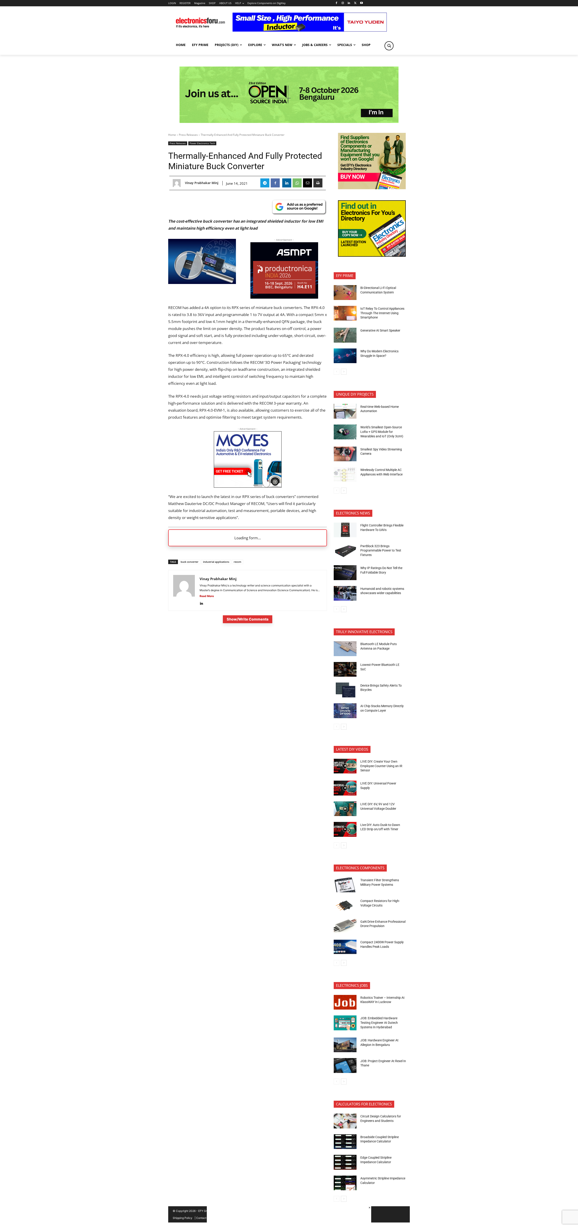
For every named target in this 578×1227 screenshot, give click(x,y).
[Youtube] (361, 3)
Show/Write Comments (247, 619)
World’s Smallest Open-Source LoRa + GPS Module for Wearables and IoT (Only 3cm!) (381, 431)
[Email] (307, 182)
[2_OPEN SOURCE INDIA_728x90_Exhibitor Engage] (289, 95)
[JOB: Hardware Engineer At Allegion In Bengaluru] (345, 1045)
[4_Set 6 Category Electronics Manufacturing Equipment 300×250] (372, 255)
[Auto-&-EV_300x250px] (248, 486)
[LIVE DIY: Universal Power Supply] (345, 788)
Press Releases (188, 135)
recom (237, 561)
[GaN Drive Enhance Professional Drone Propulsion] (345, 926)
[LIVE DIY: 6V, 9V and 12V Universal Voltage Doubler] (345, 808)
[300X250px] (284, 297)
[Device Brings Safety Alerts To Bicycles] (345, 690)
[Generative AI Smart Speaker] (345, 335)
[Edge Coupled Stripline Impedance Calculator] (345, 1162)
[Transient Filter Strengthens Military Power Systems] (345, 884)
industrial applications (216, 561)
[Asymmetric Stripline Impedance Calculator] (345, 1183)
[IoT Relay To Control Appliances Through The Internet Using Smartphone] (345, 313)
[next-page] (344, 372)
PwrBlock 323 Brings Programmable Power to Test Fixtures (380, 550)
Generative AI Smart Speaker (380, 330)
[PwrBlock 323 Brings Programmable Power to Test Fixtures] (345, 550)
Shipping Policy (182, 1218)
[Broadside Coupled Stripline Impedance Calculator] (345, 1141)
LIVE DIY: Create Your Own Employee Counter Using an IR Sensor (381, 766)
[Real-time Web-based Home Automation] (345, 411)
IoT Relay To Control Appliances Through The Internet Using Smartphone (382, 313)
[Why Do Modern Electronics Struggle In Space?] (345, 355)
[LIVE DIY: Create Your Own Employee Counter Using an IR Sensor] (345, 766)
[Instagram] (342, 3)
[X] (355, 3)
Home (172, 135)
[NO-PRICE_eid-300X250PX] (372, 188)
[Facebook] (336, 3)
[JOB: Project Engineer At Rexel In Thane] (345, 1065)
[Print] (317, 182)
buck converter (189, 561)
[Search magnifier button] (389, 46)
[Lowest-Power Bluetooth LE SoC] (345, 669)
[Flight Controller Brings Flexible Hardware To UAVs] (345, 530)
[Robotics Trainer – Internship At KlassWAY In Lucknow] (345, 1002)
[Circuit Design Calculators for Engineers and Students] (345, 1121)
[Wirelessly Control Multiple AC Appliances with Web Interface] (345, 474)
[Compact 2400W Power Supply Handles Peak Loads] (345, 946)
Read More (207, 596)
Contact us (203, 1218)
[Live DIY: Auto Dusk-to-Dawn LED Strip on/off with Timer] (345, 829)
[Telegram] (264, 182)
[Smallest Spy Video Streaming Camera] (345, 454)
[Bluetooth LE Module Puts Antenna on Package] (345, 648)
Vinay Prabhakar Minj (201, 183)
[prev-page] (336, 372)
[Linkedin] (349, 3)
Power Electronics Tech (202, 143)
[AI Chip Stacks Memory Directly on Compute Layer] (345, 710)
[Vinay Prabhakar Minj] (178, 183)
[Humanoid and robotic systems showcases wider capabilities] (345, 593)
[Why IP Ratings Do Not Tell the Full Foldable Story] (345, 572)
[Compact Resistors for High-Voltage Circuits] (345, 905)
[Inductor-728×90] (310, 30)
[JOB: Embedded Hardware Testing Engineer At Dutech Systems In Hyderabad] (345, 1022)
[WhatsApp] (297, 182)
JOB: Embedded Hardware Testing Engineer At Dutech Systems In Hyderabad (379, 1022)
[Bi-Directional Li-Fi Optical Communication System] (345, 292)
